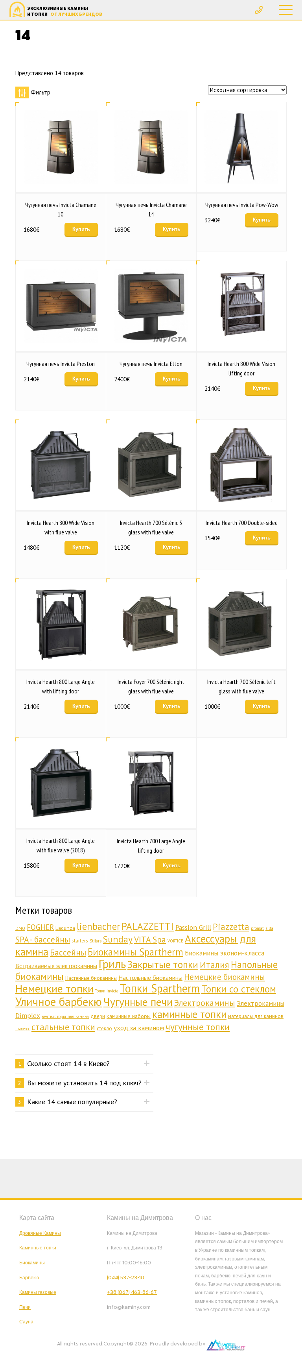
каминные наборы (129, 1016)
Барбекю (29, 1277)
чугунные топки (198, 1027)
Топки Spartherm (160, 988)
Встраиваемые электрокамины (56, 966)
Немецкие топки (54, 988)
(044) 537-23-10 (125, 1277)
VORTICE (175, 941)
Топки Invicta (106, 991)
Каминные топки (37, 1247)
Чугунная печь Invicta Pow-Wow (241, 205)
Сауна (26, 1321)
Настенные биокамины (91, 978)
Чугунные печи (138, 1002)
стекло (104, 1028)
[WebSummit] (225, 1344)
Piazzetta (231, 926)
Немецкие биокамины (224, 977)
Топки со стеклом (238, 989)
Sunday (118, 939)
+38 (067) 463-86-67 (132, 1292)
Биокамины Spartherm (135, 952)
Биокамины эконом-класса (224, 952)
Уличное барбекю (58, 1001)
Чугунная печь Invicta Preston (60, 364)
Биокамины (32, 1262)
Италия (214, 964)
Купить (81, 229)
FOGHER (40, 927)
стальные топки (63, 1027)
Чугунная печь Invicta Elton (151, 364)
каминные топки (189, 1014)
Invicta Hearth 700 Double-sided (242, 523)
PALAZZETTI (148, 926)
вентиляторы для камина (65, 1016)
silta (269, 928)
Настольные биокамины (150, 977)
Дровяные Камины (40, 1233)
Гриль (112, 963)
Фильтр (40, 92)
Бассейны (68, 952)
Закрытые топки (162, 964)
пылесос (22, 1028)
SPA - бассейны (42, 939)
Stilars (95, 941)
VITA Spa (150, 939)
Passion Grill (193, 927)
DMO (20, 928)
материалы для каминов (256, 1016)
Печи (25, 1307)
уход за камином (139, 1027)
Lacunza (65, 927)
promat (257, 928)
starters (80, 940)
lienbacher (98, 926)
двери (97, 1016)
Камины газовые (37, 1292)
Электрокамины (204, 1002)
